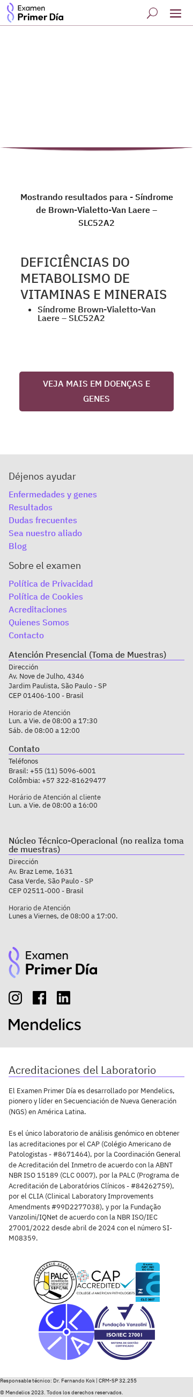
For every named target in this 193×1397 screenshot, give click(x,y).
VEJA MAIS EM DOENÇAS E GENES (96, 390)
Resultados (31, 507)
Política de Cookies (46, 596)
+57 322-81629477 (74, 780)
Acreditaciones (38, 609)
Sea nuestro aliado (45, 533)
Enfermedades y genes (53, 494)
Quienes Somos (39, 622)
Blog (18, 545)
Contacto (26, 635)
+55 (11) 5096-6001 (63, 770)
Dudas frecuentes (43, 520)
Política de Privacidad (51, 583)
